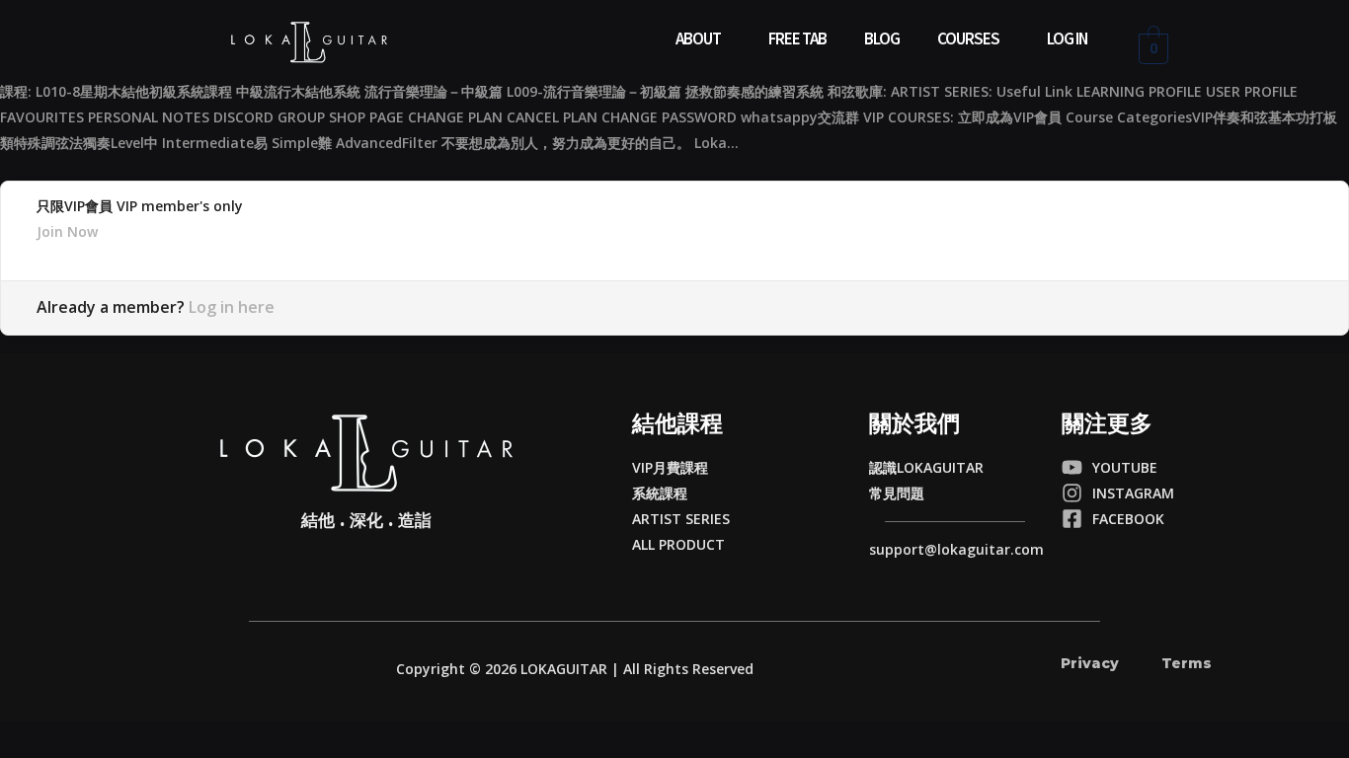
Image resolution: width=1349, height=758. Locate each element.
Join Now (67, 231)
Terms (1186, 663)
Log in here (232, 307)
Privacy (1090, 663)
